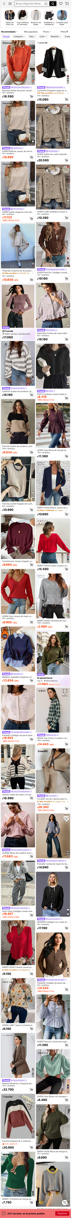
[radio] (10, 18)
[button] (4, 3)
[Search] (52, 3)
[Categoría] (10, 3)
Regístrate (62, 1213)
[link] (61, 3)
